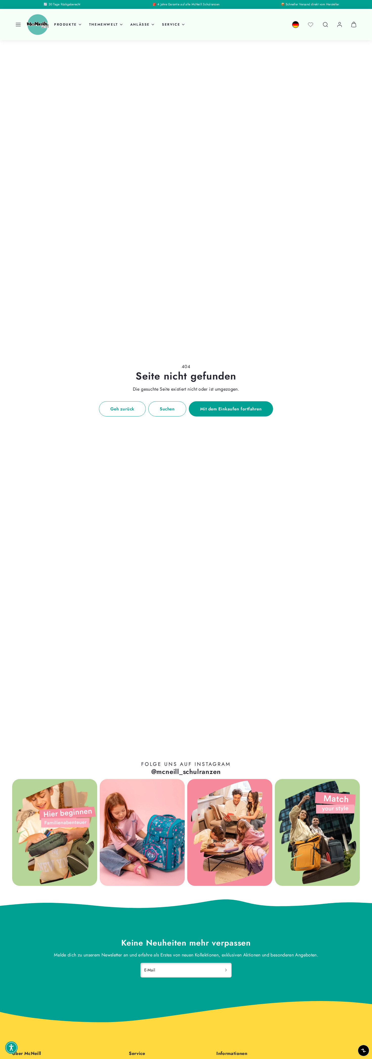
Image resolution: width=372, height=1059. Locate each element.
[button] (18, 24)
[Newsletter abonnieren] (226, 970)
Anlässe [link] (140, 24)
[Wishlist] (310, 25)
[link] (296, 24)
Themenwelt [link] (103, 24)
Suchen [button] (167, 409)
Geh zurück (122, 409)
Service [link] (171, 24)
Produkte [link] (65, 24)
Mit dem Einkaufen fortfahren (231, 409)
